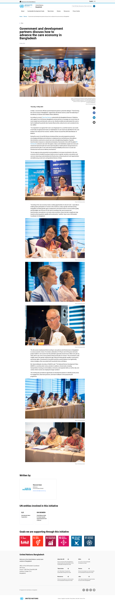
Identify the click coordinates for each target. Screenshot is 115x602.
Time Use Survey (46, 117)
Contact (59, 598)
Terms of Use (82, 598)
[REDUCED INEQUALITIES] (64, 541)
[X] (94, 108)
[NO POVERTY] (25, 541)
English (91, 1)
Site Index (77, 598)
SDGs (79, 559)
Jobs (79, 576)
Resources (60, 576)
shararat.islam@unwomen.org (39, 490)
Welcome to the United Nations (28, 1)
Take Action (61, 568)
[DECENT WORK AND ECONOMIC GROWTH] (51, 541)
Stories (25, 16)
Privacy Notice (72, 598)
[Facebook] (94, 112)
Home (21, 16)
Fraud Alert (67, 598)
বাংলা (94, 1)
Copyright (63, 598)
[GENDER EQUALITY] (38, 541)
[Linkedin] (94, 117)
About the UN (61, 559)
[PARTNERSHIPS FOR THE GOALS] (89, 541)
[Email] (94, 122)
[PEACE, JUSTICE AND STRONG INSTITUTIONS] (77, 541)
